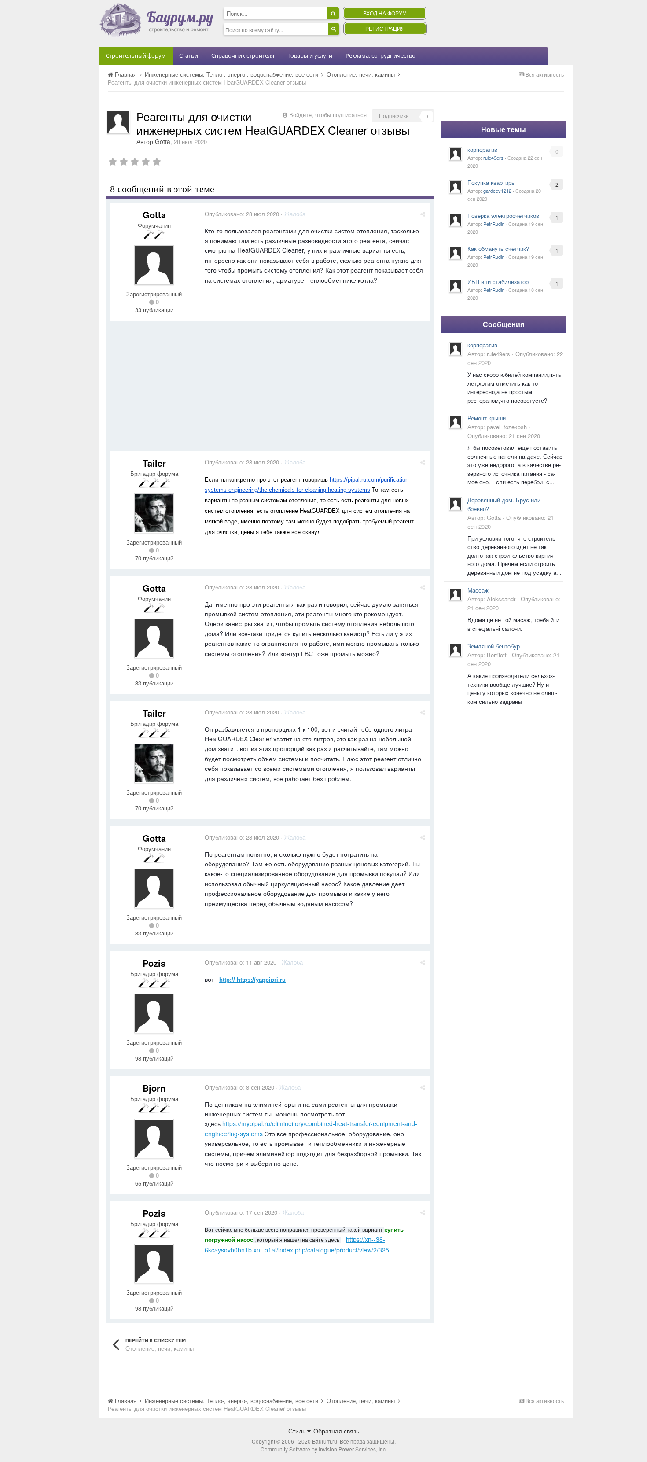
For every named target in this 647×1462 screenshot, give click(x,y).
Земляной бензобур (493, 646)
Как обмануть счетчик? (498, 248)
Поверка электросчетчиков (503, 215)
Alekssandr (501, 599)
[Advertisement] (270, 389)
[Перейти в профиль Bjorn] (154, 1138)
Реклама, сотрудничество (380, 55)
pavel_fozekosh (507, 427)
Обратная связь (336, 1430)
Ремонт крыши (486, 418)
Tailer (154, 463)
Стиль (297, 1430)
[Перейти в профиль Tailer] (154, 513)
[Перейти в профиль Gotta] (118, 122)
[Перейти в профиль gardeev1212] (455, 187)
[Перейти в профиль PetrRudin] (455, 220)
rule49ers (493, 157)
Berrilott (497, 655)
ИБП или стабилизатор (498, 281)
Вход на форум (385, 13)
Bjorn (154, 1088)
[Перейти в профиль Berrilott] (455, 650)
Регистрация (385, 28)
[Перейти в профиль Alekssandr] (455, 594)
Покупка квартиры (491, 182)
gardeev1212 (497, 190)
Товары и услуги (309, 55)
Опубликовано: (242, 214)
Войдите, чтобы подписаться (328, 114)
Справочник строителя (242, 55)
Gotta (162, 141)
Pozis (154, 963)
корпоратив (482, 149)
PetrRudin (493, 223)
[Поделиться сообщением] (422, 214)
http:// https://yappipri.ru (252, 979)
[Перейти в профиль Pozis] (154, 1013)
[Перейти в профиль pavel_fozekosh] (455, 422)
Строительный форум (136, 55)
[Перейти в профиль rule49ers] (455, 154)
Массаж (478, 590)
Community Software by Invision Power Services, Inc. (324, 1449)
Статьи (188, 55)
